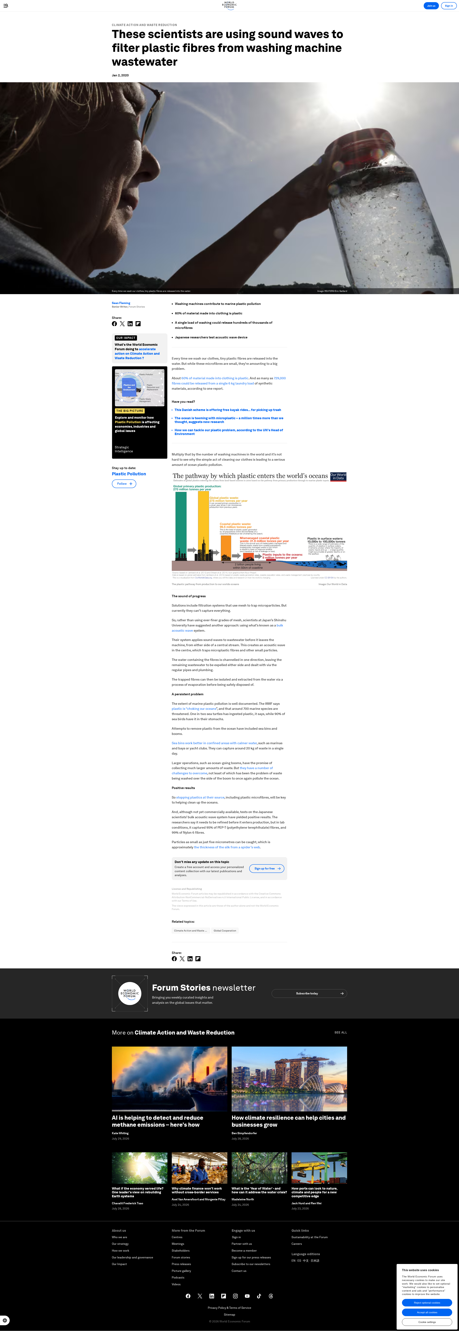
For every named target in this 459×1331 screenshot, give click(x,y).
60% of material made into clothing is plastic (214, 378)
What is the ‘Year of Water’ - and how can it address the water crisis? (259, 1190)
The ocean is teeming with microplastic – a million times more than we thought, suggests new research (229, 420)
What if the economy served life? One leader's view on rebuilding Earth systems (138, 1192)
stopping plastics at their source (200, 797)
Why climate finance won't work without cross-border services (197, 1190)
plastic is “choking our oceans (194, 708)
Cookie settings (427, 1322)
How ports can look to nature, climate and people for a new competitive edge (314, 1192)
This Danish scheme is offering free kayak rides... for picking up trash (228, 410)
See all (341, 1032)
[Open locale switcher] (5, 1320)
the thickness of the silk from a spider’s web (226, 847)
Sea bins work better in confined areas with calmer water (214, 743)
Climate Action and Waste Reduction (144, 25)
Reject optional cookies (427, 1302)
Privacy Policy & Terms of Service (229, 1307)
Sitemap (229, 1314)
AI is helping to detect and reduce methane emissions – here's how (157, 1121)
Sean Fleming (121, 303)
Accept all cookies (427, 1312)
